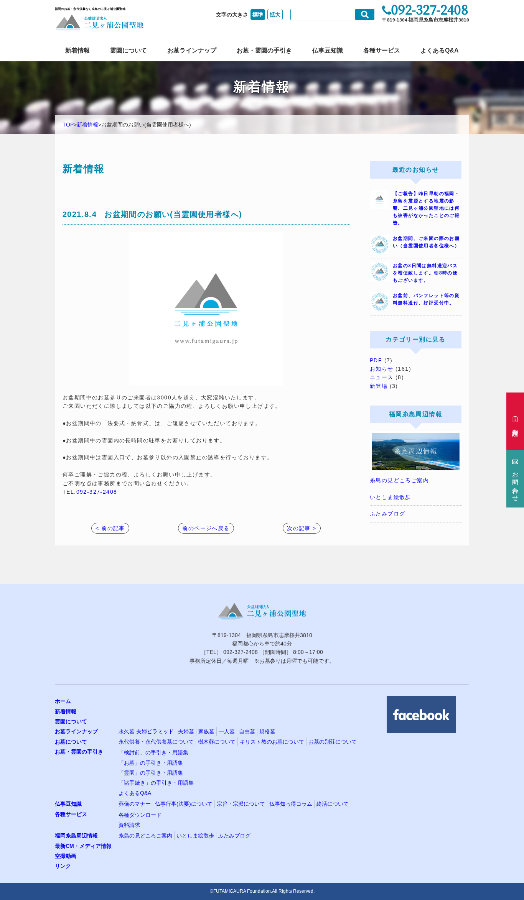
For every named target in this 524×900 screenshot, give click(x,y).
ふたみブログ (387, 514)
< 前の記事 (110, 528)
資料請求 (129, 825)
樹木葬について (217, 742)
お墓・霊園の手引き (264, 50)
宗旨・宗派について (241, 804)
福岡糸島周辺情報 (76, 836)
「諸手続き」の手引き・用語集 (156, 783)
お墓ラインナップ (191, 50)
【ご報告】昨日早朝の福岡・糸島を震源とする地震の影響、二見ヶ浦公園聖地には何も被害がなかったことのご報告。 (426, 208)
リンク (63, 866)
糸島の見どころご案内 (399, 480)
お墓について (71, 742)
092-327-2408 (96, 492)
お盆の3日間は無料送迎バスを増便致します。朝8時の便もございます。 (425, 273)
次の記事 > (301, 528)
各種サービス (381, 50)
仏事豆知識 (327, 50)
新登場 (378, 386)
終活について (332, 804)
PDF (376, 360)
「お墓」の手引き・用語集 (151, 763)
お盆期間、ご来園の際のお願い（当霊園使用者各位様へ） (426, 242)
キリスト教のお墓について (272, 742)
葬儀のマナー (135, 804)
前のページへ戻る (205, 528)
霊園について (128, 50)
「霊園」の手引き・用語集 (151, 773)
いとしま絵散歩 (390, 497)
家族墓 (206, 731)
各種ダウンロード (140, 815)
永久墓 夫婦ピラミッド (146, 731)
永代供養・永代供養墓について (156, 742)
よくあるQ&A (439, 50)
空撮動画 (65, 856)
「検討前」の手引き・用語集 (153, 752)
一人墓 (227, 731)
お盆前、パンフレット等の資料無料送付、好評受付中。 (426, 299)
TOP (68, 125)
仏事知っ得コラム (290, 804)
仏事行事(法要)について (184, 804)
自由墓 (247, 731)
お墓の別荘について (332, 742)
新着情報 (77, 50)
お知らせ (382, 369)
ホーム (63, 701)
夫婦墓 (186, 731)
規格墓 (267, 731)
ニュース (382, 377)
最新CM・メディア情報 (83, 846)
